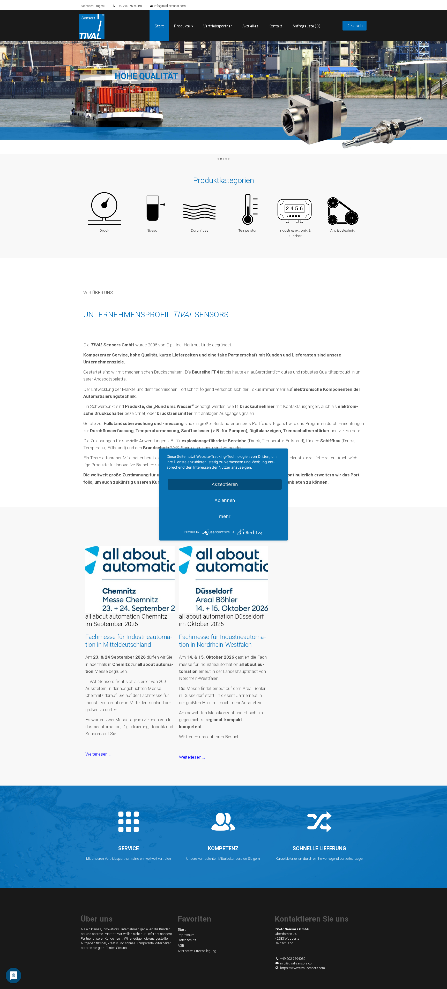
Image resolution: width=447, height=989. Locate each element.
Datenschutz (187, 940)
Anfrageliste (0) (306, 26)
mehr (224, 516)
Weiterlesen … (98, 754)
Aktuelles (250, 26)
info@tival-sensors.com (170, 6)
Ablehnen (224, 500)
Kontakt (275, 26)
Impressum (186, 935)
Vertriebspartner (217, 26)
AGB (181, 945)
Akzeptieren (225, 484)
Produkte (182, 26)
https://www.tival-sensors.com (302, 968)
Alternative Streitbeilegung (197, 951)
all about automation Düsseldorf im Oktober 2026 (221, 620)
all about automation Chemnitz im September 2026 (126, 620)
